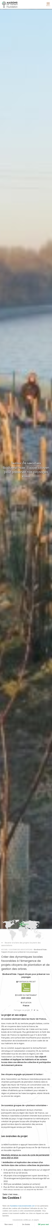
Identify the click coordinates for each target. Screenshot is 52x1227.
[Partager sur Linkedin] (37, 1010)
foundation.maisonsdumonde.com (22, 1206)
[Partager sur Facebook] (32, 1010)
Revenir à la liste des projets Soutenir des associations (21, 944)
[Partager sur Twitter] (35, 1010)
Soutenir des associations (20, 949)
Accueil (4, 949)
